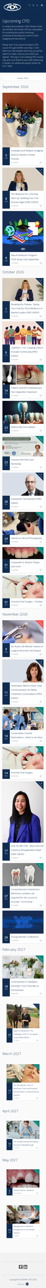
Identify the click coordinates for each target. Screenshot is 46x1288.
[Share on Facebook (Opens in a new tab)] (21, 1267)
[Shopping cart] (33, 5)
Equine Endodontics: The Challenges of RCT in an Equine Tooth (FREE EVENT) (25, 1034)
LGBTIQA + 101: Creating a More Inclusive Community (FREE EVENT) (27, 351)
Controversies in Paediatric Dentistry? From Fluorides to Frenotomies (25, 986)
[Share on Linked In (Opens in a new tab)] (25, 1267)
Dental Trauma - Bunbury (23, 1190)
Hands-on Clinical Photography (26, 538)
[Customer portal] (37, 5)
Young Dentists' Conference (25, 936)
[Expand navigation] (42, 5)
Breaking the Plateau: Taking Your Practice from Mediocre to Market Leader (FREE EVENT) (27, 308)
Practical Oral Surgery (22, 772)
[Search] (30, 5)
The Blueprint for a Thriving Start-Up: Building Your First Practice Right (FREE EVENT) (25, 198)
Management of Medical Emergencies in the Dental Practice (23, 1229)
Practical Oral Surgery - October (27, 601)
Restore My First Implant (23, 427)
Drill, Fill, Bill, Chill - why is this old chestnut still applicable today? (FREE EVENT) (27, 850)
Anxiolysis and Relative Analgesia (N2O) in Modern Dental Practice (27, 154)
